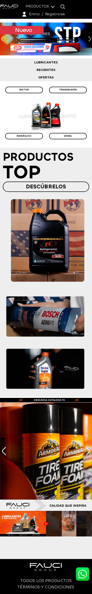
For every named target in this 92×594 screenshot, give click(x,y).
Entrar (34, 14)
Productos (37, 6)
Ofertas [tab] (46, 77)
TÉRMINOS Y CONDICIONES (45, 587)
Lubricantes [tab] (46, 62)
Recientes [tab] (46, 70)
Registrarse (55, 14)
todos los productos (46, 580)
